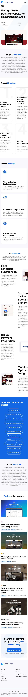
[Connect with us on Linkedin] (12, 691)
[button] (25, 2)
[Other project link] (14, 515)
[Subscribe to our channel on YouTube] (18, 691)
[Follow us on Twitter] (15, 691)
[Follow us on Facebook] (9, 691)
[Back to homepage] (5, 2)
